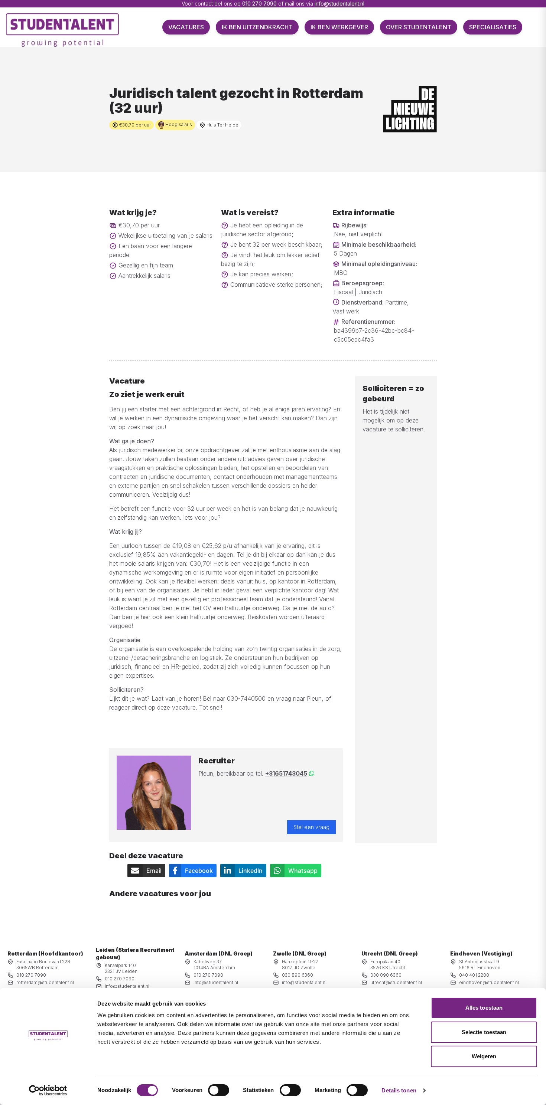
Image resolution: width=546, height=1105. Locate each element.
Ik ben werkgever (339, 27)
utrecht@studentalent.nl (396, 982)
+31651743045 (286, 773)
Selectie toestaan (484, 1032)
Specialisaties (492, 27)
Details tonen (398, 1090)
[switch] (218, 1090)
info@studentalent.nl (339, 3)
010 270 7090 (259, 3)
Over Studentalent (418, 27)
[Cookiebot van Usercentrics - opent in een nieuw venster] (48, 1090)
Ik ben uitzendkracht (257, 27)
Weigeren (484, 1056)
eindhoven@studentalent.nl (489, 982)
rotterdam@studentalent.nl (45, 982)
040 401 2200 (474, 975)
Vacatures (186, 27)
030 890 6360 (297, 975)
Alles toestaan (484, 1007)
